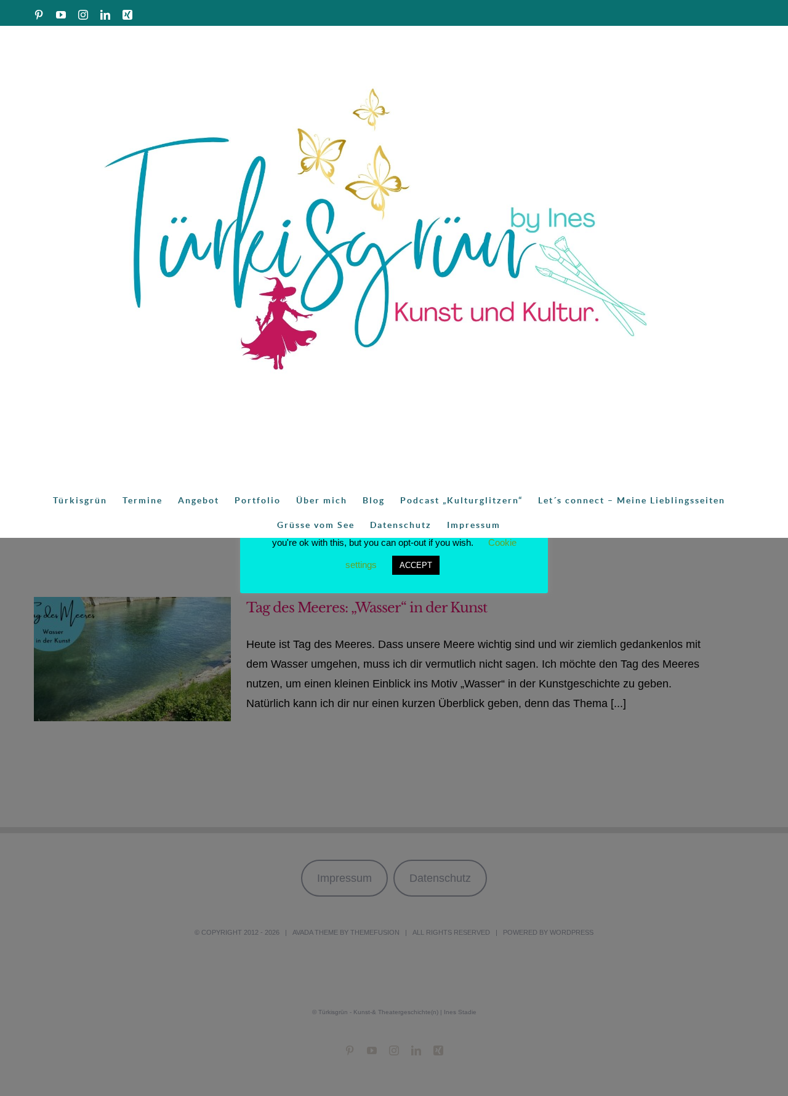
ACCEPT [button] (416, 565)
